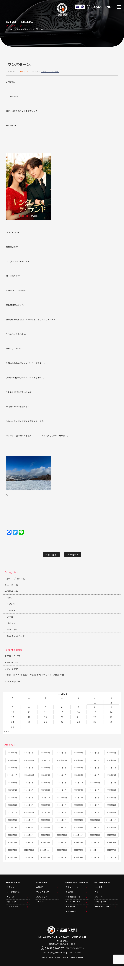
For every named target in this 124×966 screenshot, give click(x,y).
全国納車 (69, 892)
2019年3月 (94, 842)
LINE (82, 7)
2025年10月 (62, 760)
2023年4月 (94, 790)
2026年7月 (28, 752)
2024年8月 (61, 775)
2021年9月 (61, 812)
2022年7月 (12, 805)
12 (45, 712)
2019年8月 (12, 842)
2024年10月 (29, 775)
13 (62, 712)
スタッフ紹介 (41, 897)
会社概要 (98, 887)
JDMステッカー (13, 681)
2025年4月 (45, 767)
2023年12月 (78, 782)
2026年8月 (12, 752)
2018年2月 (78, 857)
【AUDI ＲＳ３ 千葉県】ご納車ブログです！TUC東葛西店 (34, 675)
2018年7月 (111, 850)
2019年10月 (95, 835)
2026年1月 (12, 760)
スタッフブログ (21, 29)
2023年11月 (95, 782)
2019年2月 (111, 842)
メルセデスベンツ (16, 635)
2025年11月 (45, 760)
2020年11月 (111, 820)
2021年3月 (45, 820)
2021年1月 (78, 820)
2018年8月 (94, 850)
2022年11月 (62, 797)
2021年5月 (12, 820)
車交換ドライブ (12, 656)
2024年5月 (111, 775)
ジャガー (11, 616)
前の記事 (52, 554)
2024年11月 (12, 775)
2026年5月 (61, 752)
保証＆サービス (72, 887)
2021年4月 (28, 820)
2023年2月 (12, 797)
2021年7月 (94, 812)
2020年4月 (111, 827)
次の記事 (72, 554)
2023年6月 (61, 790)
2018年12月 (29, 850)
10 (12, 712)
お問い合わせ (100, 901)
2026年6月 (45, 752)
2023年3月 (111, 790)
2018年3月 (61, 857)
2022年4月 (61, 805)
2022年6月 (28, 805)
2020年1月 (45, 835)
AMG (9, 597)
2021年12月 (12, 812)
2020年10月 (12, 827)
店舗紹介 (40, 887)
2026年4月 (78, 752)
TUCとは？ (41, 901)
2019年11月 (78, 835)
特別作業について (73, 897)
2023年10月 (111, 782)
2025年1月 (94, 767)
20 (62, 716)
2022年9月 (94, 797)
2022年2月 (94, 805)
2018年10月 (62, 850)
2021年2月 (61, 820)
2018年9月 (78, 850)
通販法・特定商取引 (103, 906)
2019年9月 (111, 835)
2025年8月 (94, 760)
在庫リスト (77, 7)
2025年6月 (12, 767)
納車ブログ (11, 901)
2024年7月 (78, 775)
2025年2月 (78, 767)
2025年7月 (111, 760)
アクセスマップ (42, 892)
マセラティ (12, 629)
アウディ (11, 610)
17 (12, 716)
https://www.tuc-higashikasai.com (64, 952)
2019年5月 (61, 842)
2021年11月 (29, 812)
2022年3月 (78, 805)
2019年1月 (12, 850)
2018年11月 (45, 850)
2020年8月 (45, 827)
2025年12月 (29, 760)
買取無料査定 (71, 911)
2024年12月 (111, 767)
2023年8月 (28, 790)
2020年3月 (12, 835)
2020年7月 (61, 827)
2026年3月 (94, 752)
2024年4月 (12, 782)
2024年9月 (45, 775)
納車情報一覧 (11, 591)
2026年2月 (111, 752)
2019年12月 (62, 835)
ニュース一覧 (11, 584)
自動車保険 (70, 906)
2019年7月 (28, 842)
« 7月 (7, 731)
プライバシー (100, 897)
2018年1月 (94, 857)
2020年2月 (28, 835)
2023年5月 (78, 790)
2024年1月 (61, 782)
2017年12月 (111, 857)
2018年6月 (12, 857)
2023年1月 (28, 797)
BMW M (11, 603)
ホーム (9, 29)
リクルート (99, 892)
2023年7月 (45, 790)
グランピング (11, 668)
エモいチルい (11, 662)
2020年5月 (94, 827)
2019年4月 (78, 842)
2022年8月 (111, 797)
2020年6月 (78, 827)
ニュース (10, 897)
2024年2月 (45, 782)
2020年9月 (28, 827)
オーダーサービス (73, 901)
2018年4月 (45, 857)
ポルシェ (11, 623)
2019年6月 (45, 842)
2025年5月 (28, 767)
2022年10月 (78, 797)
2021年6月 (111, 812)
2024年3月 (28, 782)
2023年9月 (12, 790)
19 (45, 716)
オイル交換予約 (13, 892)
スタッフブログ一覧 (50, 71)
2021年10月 (45, 812)
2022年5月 (45, 805)
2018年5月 (28, 857)
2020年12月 (95, 820)
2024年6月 (94, 775)
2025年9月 (78, 760)
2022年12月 (45, 797)
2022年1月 (111, 805)
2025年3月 (61, 767)
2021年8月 (78, 812)
